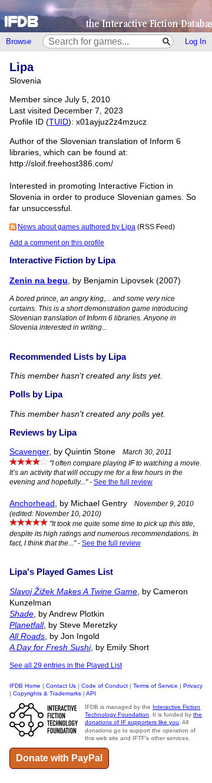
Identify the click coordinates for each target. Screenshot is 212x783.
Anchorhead (32, 503)
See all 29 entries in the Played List (65, 665)
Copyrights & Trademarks (47, 693)
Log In (195, 41)
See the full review (123, 482)
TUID (58, 122)
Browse (18, 41)
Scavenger (29, 451)
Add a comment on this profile (56, 242)
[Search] (167, 41)
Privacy (193, 685)
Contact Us (61, 685)
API (91, 693)
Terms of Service (155, 685)
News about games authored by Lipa (76, 226)
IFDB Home (25, 685)
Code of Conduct (104, 685)
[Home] (106, 16)
